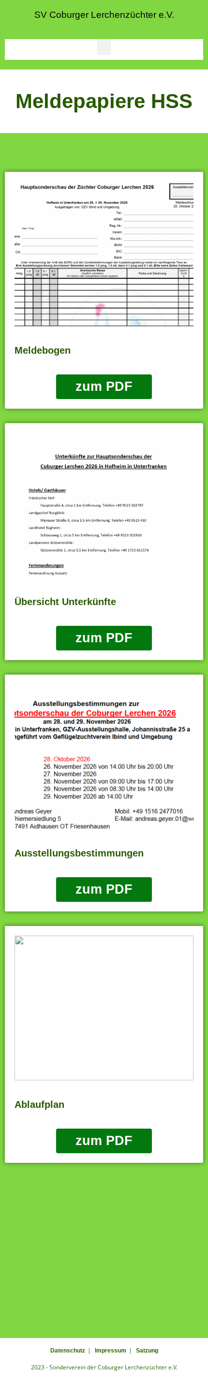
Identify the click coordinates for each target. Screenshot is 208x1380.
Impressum (110, 1350)
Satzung (147, 1350)
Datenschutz (67, 1350)
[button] (104, 47)
